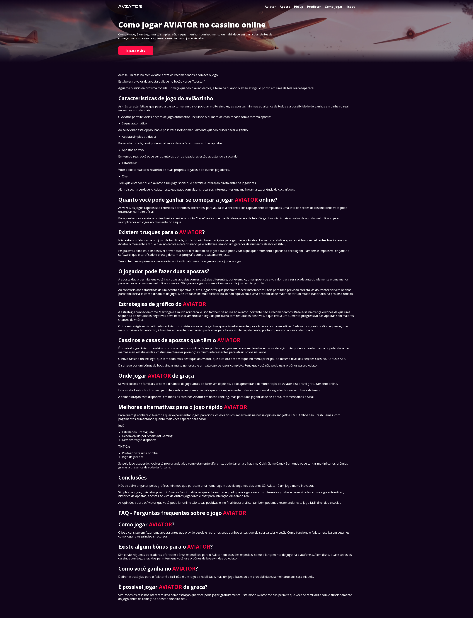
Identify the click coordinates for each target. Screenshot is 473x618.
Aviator (270, 7)
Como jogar (333, 7)
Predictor (314, 7)
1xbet (350, 7)
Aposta (285, 7)
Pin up (298, 7)
